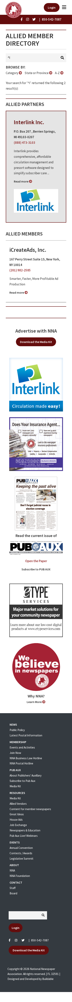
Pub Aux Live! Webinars (24, 836)
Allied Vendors (18, 803)
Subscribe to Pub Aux (22, 781)
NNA (12, 870)
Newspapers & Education (25, 830)
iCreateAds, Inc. (27, 249)
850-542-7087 (40, 940)
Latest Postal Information (26, 735)
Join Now (15, 753)
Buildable (48, 979)
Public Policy (17, 730)
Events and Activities (22, 747)
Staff (13, 888)
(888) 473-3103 (24, 142)
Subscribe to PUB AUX (36, 569)
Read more (21, 181)
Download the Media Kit (36, 342)
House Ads (16, 819)
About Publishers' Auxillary (25, 775)
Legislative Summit (21, 858)
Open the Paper (36, 561)
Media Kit (15, 786)
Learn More (34, 702)
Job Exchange (18, 825)
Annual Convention (21, 848)
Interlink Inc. (29, 122)
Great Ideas (17, 814)
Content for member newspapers (30, 809)
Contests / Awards (21, 853)
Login (51, 7)
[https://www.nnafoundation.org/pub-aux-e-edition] (36, 503)
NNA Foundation (20, 876)
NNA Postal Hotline (21, 763)
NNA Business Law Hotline (26, 758)
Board (13, 893)
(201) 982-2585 (20, 270)
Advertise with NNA (36, 331)
